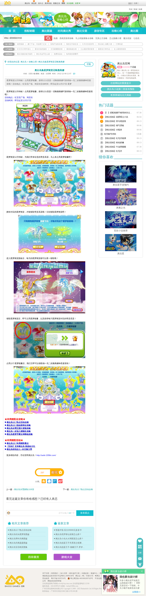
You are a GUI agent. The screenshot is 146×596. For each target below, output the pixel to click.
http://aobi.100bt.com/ (46, 455)
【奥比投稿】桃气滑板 (114, 125)
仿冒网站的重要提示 (120, 83)
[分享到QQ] (44, 481)
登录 (130, 3)
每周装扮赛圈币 (72, 54)
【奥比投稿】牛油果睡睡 (115, 147)
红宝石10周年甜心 (24, 49)
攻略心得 (116, 31)
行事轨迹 (119, 44)
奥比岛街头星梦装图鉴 (19, 534)
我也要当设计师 (129, 576)
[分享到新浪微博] (60, 481)
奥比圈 (134, 31)
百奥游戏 (7, 3)
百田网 (18, 3)
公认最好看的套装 (87, 49)
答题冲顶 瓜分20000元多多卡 (68, 530)
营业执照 (46, 578)
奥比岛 (21, 19)
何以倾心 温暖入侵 (105, 44)
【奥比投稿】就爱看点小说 (116, 117)
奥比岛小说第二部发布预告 (120, 89)
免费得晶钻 (58, 54)
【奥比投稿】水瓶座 (113, 130)
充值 (130, 9)
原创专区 (99, 31)
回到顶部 (140, 565)
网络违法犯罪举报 (54, 581)
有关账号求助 (110, 134)
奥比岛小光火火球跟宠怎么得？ (69, 538)
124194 (126, 67)
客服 (135, 9)
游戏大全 (67, 557)
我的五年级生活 (72, 44)
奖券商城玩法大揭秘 (120, 95)
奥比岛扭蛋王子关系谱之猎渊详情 (70, 543)
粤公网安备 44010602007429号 (81, 578)
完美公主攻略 (101, 38)
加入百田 (63, 573)
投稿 (88, 64)
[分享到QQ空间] (49, 481)
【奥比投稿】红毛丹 (113, 151)
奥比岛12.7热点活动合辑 (82, 489)
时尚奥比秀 (64, 31)
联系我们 (54, 573)
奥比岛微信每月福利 (24, 54)
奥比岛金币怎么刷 (43, 54)
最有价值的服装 (41, 49)
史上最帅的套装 (120, 49)
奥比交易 (82, 31)
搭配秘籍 (29, 31)
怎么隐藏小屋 (115, 38)
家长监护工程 (74, 573)
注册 (135, 3)
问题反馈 (140, 559)
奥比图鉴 (47, 31)
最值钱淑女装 (71, 49)
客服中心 (94, 573)
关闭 (142, 571)
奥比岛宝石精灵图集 (18, 547)
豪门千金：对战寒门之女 (37, 44)
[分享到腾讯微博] (55, 481)
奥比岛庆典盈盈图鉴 (18, 543)
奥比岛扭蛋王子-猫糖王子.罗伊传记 (70, 547)
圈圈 (119, 67)
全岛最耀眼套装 (57, 49)
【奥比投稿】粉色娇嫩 (114, 142)
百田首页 (33, 557)
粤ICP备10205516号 (58, 578)
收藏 (140, 9)
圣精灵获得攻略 (66, 38)
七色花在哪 (138, 38)
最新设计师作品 (104, 49)
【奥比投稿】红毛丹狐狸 (115, 138)
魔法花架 (127, 38)
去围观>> (136, 592)
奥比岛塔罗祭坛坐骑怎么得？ (68, 534)
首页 (12, 31)
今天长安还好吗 (88, 44)
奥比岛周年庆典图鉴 (18, 538)
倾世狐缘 (20, 44)
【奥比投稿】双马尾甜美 (115, 121)
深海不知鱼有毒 (56, 44)
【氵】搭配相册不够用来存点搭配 (119, 113)
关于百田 (45, 573)
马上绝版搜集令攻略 (84, 38)
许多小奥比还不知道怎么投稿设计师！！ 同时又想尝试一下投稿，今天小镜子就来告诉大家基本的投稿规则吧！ (130, 584)
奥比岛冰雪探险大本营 (24, 489)
